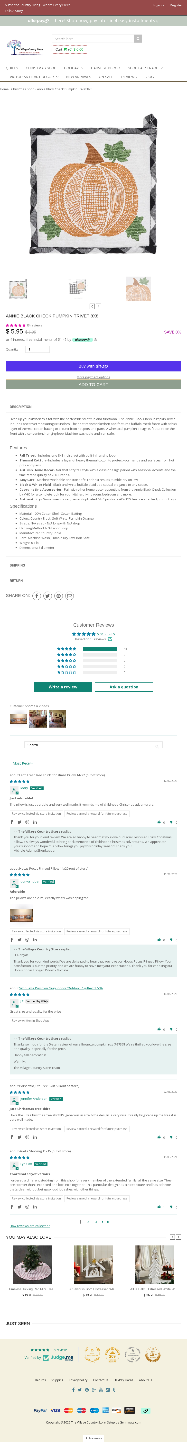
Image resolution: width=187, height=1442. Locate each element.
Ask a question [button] (124, 687)
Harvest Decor (105, 68)
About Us (145, 1380)
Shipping (17, 565)
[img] (19, 781)
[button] (16, 325)
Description (20, 407)
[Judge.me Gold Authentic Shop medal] (92, 1354)
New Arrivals (78, 77)
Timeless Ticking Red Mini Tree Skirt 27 (37, 1289)
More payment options (93, 377)
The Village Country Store (88, 1422)
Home (4, 89)
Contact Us (100, 1380)
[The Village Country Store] (25, 46)
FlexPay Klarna (123, 1380)
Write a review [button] (63, 687)
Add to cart (93, 384)
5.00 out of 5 (106, 634)
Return (16, 581)
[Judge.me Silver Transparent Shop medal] (132, 1354)
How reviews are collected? (30, 1226)
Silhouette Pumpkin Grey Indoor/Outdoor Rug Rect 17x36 (61, 988)
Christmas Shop (41, 68)
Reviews (129, 77)
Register (176, 5)
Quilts (12, 68)
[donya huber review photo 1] (21, 915)
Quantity (12, 349)
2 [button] (88, 1221)
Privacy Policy (78, 1380)
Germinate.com (130, 1422)
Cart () (69, 49)
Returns (40, 1380)
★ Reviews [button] (93, 1438)
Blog (149, 77)
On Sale (106, 77)
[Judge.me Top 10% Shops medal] (153, 1354)
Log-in (157, 5)
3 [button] (96, 1221)
